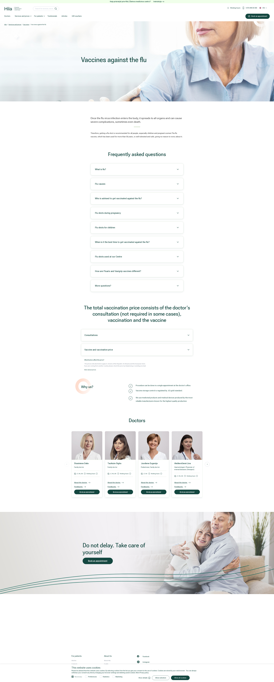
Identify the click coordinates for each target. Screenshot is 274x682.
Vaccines (26, 24)
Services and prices (22, 16)
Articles (64, 16)
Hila (5, 24)
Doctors (7, 16)
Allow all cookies (180, 678)
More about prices (90, 370)
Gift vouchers (77, 16)
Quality (106, 664)
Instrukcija (157, 2)
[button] (207, 464)
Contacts (74, 664)
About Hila (107, 660)
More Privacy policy (142, 673)
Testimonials (52, 16)
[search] (56, 8)
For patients (38, 16)
